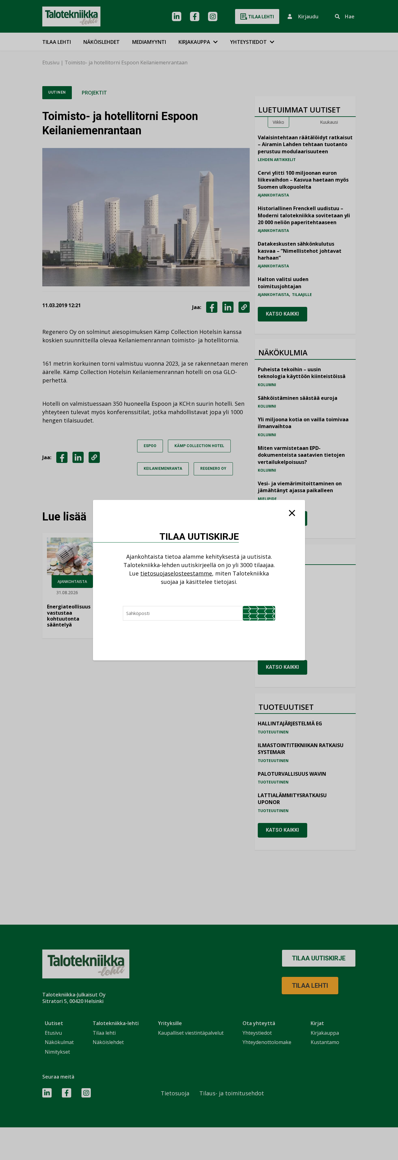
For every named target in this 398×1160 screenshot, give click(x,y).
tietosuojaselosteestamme (176, 573)
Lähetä (259, 613)
